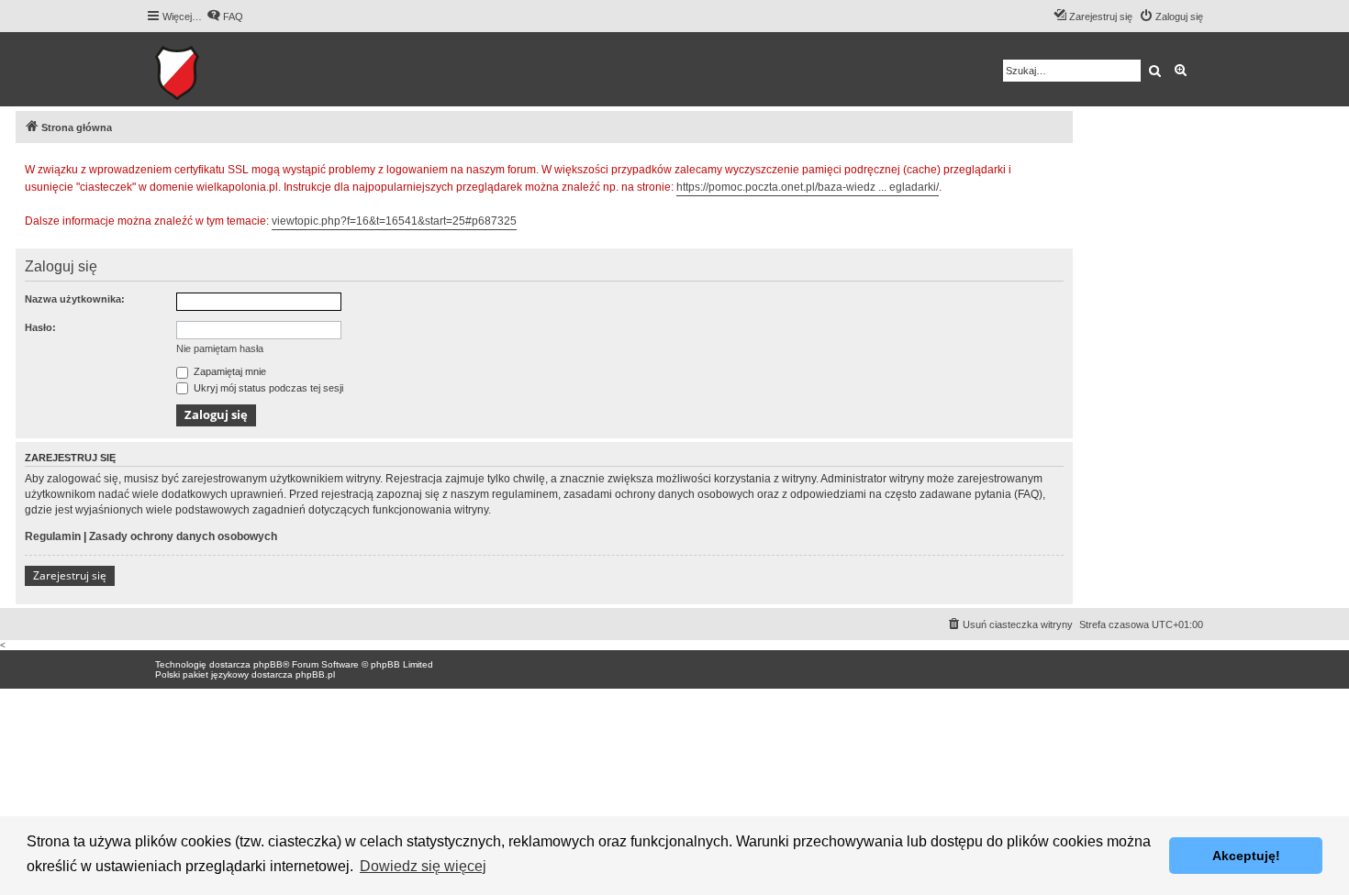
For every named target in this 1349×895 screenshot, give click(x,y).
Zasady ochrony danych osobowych (183, 536)
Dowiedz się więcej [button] (423, 866)
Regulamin (53, 536)
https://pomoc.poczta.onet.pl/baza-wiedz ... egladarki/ (807, 187)
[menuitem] (224, 17)
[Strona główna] (233, 69)
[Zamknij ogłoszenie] (1058, 166)
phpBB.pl (315, 674)
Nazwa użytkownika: (75, 298)
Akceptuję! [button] (1246, 855)
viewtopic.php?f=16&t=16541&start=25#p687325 (394, 221)
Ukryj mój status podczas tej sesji (267, 387)
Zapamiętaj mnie (228, 371)
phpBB (268, 664)
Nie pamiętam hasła (219, 348)
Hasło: (40, 327)
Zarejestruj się (69, 575)
